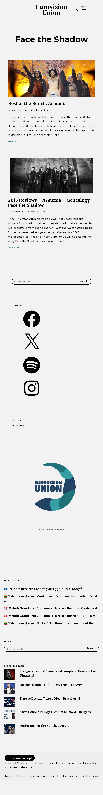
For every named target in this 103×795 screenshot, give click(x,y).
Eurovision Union (51, 10)
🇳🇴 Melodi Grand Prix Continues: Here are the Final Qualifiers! (50, 608)
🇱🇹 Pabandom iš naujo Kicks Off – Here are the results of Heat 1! (51, 623)
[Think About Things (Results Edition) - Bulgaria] (12, 720)
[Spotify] (32, 374)
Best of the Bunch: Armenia (37, 103)
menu (84, 7)
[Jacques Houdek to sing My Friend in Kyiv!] (12, 692)
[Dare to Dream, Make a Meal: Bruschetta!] (12, 706)
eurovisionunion (20, 110)
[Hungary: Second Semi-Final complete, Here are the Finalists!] (12, 679)
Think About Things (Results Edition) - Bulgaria (56, 712)
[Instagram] (32, 397)
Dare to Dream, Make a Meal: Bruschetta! (50, 698)
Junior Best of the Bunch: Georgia (44, 725)
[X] (32, 351)
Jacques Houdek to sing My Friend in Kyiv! (51, 685)
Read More (13, 141)
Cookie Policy (89, 776)
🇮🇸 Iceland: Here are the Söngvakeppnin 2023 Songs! (43, 589)
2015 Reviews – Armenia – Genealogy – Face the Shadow (51, 203)
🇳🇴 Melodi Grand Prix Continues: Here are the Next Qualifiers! (50, 616)
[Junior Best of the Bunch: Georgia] (12, 733)
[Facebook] (32, 328)
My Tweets (18, 425)
